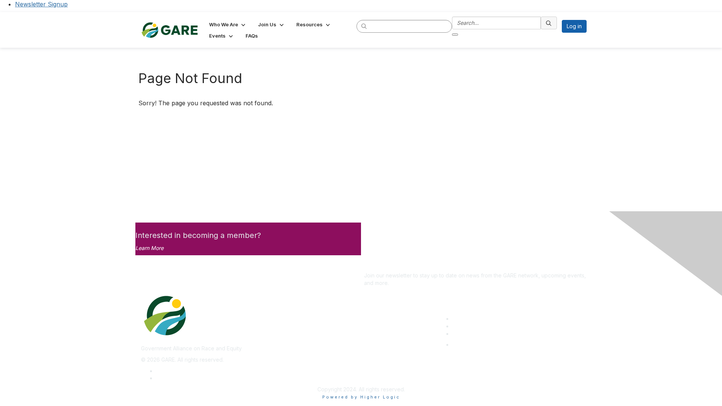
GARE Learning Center (479, 318)
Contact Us (465, 333)
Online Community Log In (482, 344)
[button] (227, 24)
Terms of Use (173, 378)
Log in (574, 26)
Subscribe (376, 264)
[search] (364, 26)
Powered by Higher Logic (361, 397)
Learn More (149, 248)
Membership (467, 326)
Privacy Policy (173, 371)
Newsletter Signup (41, 4)
